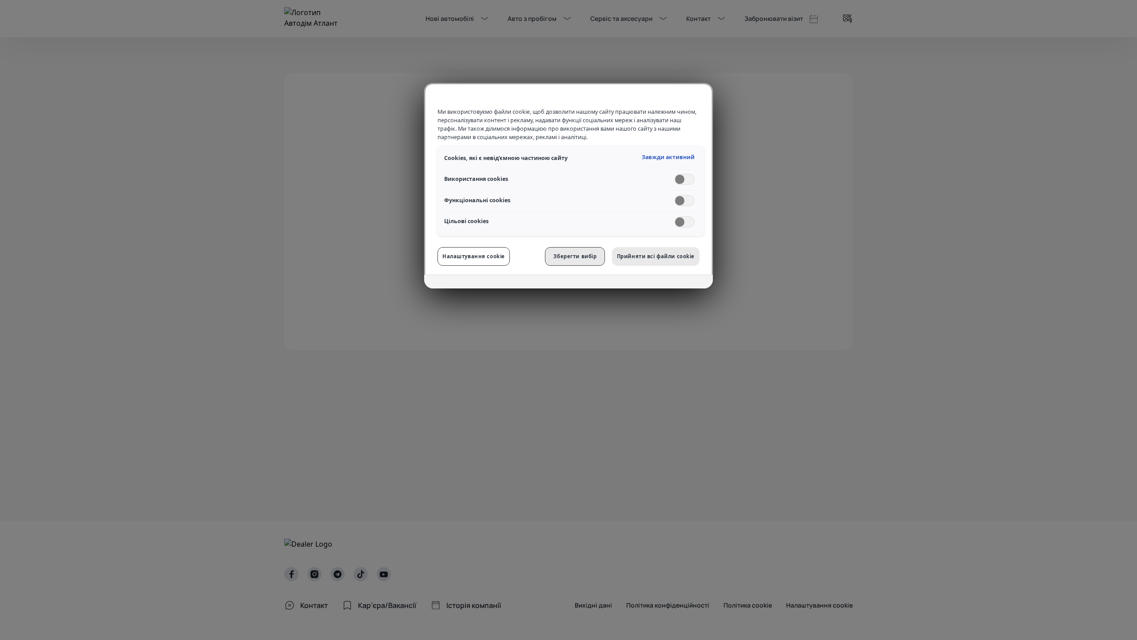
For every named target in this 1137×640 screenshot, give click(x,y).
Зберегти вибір (574, 256)
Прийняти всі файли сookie (656, 256)
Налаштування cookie (473, 256)
